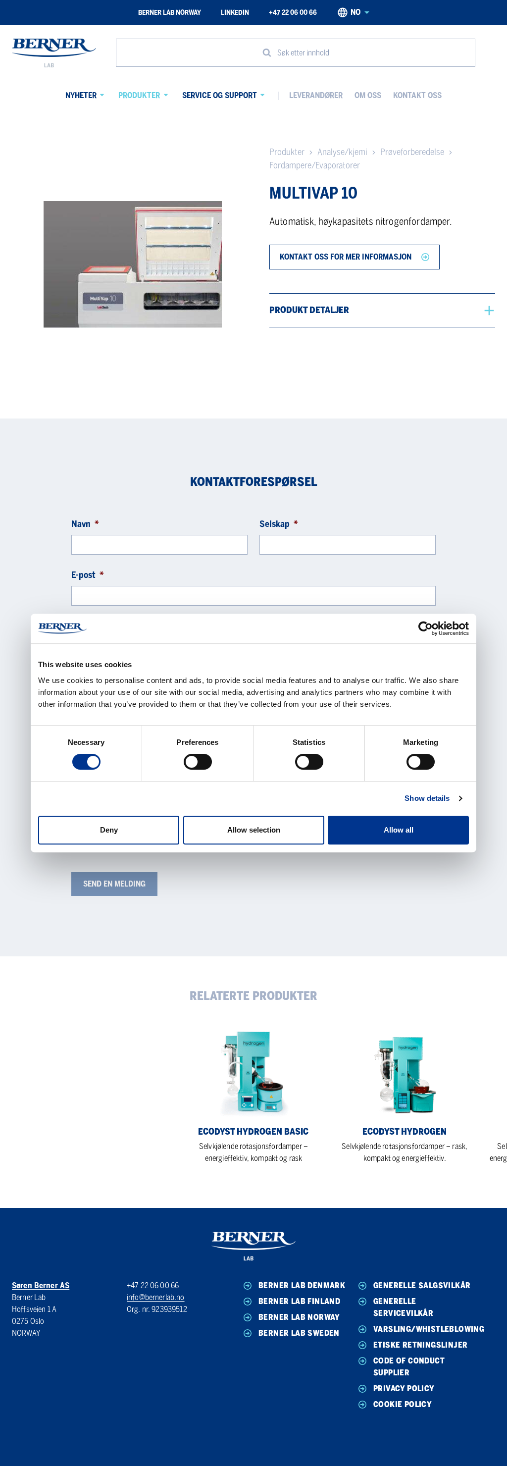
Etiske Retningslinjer (420, 1345)
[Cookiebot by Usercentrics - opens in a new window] (425, 628)
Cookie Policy (402, 1404)
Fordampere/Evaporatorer (314, 165)
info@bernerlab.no (156, 1297)
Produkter (139, 95)
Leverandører (316, 95)
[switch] (198, 762)
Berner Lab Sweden (299, 1333)
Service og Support (219, 95)
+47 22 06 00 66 (293, 12)
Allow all (398, 830)
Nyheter (81, 95)
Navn (85, 524)
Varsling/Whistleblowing (422, 1329)
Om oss (368, 95)
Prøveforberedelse (412, 152)
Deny (109, 830)
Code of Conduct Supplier (409, 1366)
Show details (427, 798)
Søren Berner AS (40, 1285)
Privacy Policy (404, 1388)
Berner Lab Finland (299, 1301)
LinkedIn (235, 12)
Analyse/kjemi (342, 152)
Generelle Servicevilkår (403, 1307)
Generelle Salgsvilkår (421, 1285)
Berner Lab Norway (169, 12)
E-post (87, 575)
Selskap (278, 524)
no (355, 12)
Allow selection (253, 830)
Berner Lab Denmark (301, 1285)
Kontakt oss (417, 95)
